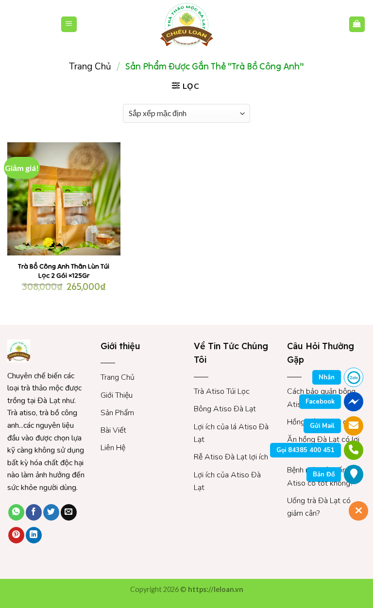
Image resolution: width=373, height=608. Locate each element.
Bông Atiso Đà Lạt (225, 409)
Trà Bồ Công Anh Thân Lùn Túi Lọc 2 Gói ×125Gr (63, 271)
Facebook (320, 401)
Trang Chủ (118, 377)
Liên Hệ (113, 447)
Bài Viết (113, 430)
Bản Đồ (324, 474)
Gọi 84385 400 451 (305, 450)
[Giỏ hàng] (357, 25)
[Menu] (69, 25)
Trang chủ (90, 66)
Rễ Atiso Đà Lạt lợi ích (231, 457)
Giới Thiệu (117, 395)
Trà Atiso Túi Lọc (222, 391)
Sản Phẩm (117, 412)
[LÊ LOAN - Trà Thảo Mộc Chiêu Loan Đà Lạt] (186, 24)
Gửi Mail (322, 426)
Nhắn (327, 377)
